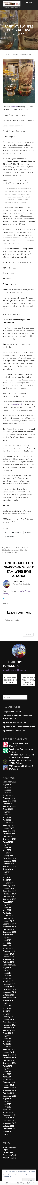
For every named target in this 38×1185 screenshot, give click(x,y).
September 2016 (9, 997)
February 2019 (8, 918)
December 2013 (9, 1088)
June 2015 (7, 1038)
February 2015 (8, 1049)
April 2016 (7, 1011)
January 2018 (8, 954)
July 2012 (6, 1134)
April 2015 (7, 1044)
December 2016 (9, 989)
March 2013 (7, 1112)
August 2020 (8, 869)
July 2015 (6, 1036)
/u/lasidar (13, 404)
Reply (5, 603)
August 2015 (8, 1033)
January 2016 (8, 1019)
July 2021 (6, 844)
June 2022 (7, 814)
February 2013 (8, 1115)
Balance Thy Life (15, 760)
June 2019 (7, 907)
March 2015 (7, 1047)
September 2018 (9, 932)
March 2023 (7, 795)
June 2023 (7, 790)
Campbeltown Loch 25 (12, 711)
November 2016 (9, 992)
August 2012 (8, 1131)
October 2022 (8, 804)
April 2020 (7, 880)
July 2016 (6, 1003)
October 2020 (8, 864)
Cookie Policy (7, 1176)
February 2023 (8, 798)
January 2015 (8, 1052)
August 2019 (8, 902)
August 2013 (8, 1098)
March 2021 (7, 853)
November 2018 (9, 926)
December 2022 (9, 801)
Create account (9, 1147)
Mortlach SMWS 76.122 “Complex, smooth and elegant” (28, 680)
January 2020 (8, 888)
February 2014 (8, 1082)
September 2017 (9, 965)
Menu (32, 2)
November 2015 (9, 1025)
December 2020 (9, 858)
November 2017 (9, 959)
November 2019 (9, 894)
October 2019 (8, 896)
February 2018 (8, 951)
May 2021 (7, 850)
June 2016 (7, 1006)
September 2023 (9, 782)
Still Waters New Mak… (18, 755)
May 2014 (7, 1074)
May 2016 (7, 1008)
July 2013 (6, 1101)
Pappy (16, 552)
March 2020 (7, 883)
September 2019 (9, 899)
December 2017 (9, 956)
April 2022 (7, 820)
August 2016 (8, 1000)
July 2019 (6, 905)
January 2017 (8, 987)
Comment (28, 635)
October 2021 (8, 836)
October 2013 (8, 1093)
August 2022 (8, 809)
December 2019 (9, 891)
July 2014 (6, 1068)
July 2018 (6, 937)
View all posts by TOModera (14, 670)
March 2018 (7, 948)
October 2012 (8, 1126)
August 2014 (8, 1066)
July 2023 (6, 787)
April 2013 (7, 1109)
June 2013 (7, 1104)
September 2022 (9, 806)
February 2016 (8, 1017)
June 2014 (7, 1071)
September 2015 (9, 1030)
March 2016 (7, 1014)
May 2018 (7, 943)
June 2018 (7, 940)
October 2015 (8, 1027)
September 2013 (9, 1096)
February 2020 (8, 885)
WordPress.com (9, 1158)
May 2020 (7, 877)
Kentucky (10, 552)
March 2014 (7, 1079)
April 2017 (7, 978)
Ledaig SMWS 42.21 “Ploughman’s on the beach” (10, 679)
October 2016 (8, 995)
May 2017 (7, 976)
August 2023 (8, 784)
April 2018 (7, 946)
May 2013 (7, 1107)
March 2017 (7, 981)
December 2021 (9, 831)
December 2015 (9, 1022)
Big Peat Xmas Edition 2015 (14, 731)
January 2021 (8, 855)
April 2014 (7, 1077)
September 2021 (9, 839)
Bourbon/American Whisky (14, 550)
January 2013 (8, 1118)
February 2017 (8, 984)
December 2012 (9, 1120)
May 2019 (7, 910)
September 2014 (9, 1063)
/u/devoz (14, 107)
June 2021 (7, 847)
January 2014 (8, 1085)
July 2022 (6, 812)
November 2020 (9, 861)
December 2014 (9, 1055)
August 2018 (8, 935)
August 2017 (8, 967)
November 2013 (9, 1090)
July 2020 (6, 872)
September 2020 (9, 866)
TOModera (29, 54)
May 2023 (7, 793)
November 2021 (9, 834)
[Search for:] (15, 697)
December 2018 (9, 924)
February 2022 (8, 825)
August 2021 (8, 842)
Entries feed (8, 1152)
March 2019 (7, 915)
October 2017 (8, 962)
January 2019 (8, 921)
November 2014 (9, 1058)
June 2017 (7, 973)
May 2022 (7, 817)
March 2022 (7, 823)
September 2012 (9, 1129)
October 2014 (8, 1060)
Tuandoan (13, 749)
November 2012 (9, 1123)
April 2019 (7, 913)
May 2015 (7, 1041)
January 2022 (8, 828)
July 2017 (6, 970)
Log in (5, 1149)
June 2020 (7, 875)
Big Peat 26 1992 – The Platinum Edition (19, 727)
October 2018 (8, 929)
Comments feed (9, 1155)
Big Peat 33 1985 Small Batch (14, 722)
